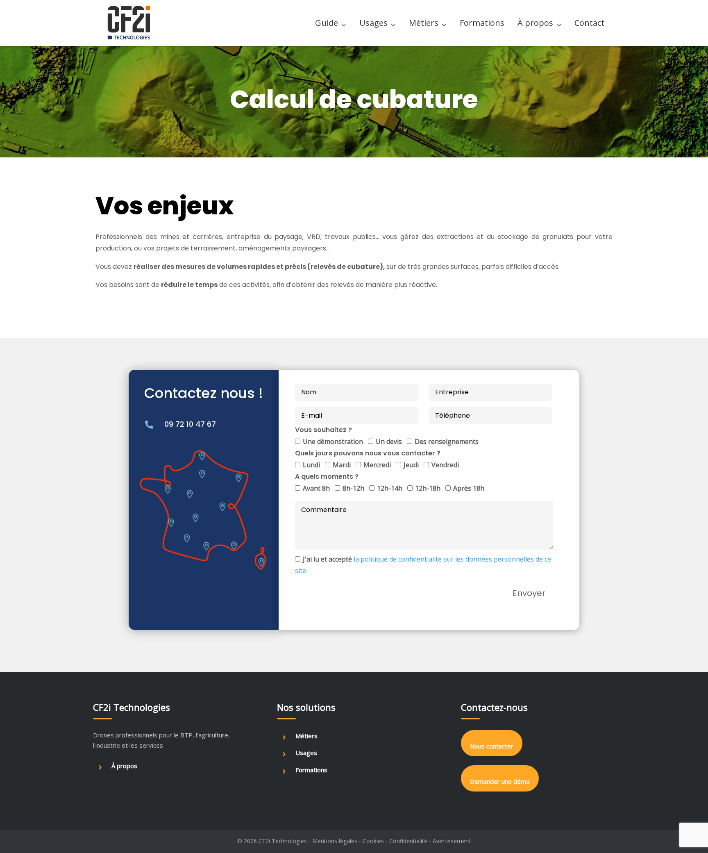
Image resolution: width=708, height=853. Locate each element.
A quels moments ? (327, 476)
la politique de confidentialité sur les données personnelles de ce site (423, 565)
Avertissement (452, 841)
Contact (589, 22)
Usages (373, 22)
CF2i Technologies (283, 841)
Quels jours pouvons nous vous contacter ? (367, 453)
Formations (482, 22)
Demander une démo (500, 781)
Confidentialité (408, 841)
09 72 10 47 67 (190, 424)
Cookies (373, 841)
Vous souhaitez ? (323, 429)
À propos (535, 22)
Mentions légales (334, 841)
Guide (326, 22)
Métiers (423, 22)
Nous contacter (491, 746)
